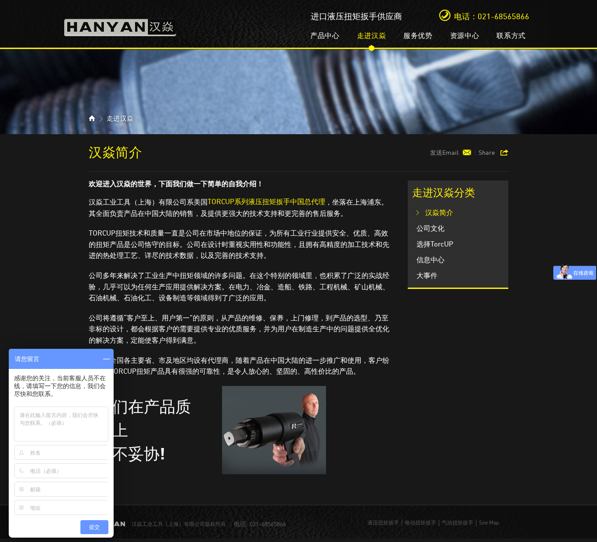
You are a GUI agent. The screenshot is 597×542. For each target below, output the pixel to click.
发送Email (444, 152)
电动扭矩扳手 (420, 523)
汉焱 (120, 25)
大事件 (427, 275)
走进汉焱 (371, 35)
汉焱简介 (439, 212)
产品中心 (325, 35)
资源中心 (464, 35)
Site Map (489, 523)
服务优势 (418, 35)
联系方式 (511, 35)
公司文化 (430, 228)
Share (487, 152)
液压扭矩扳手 (383, 523)
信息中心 (430, 260)
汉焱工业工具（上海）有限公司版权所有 (179, 524)
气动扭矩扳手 (457, 523)
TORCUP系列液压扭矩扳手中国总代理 (266, 202)
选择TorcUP (435, 244)
